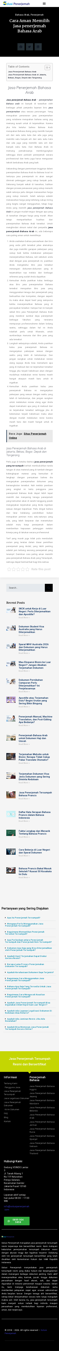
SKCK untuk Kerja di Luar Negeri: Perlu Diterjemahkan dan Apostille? (35, 611)
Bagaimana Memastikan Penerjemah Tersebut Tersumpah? (24, 933)
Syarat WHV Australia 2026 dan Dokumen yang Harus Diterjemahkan (34, 647)
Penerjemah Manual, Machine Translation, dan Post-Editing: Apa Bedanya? (35, 719)
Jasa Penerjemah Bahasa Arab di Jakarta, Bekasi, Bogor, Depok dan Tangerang (27, 76)
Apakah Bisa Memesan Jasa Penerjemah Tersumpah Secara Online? (27, 1028)
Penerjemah (37, 14)
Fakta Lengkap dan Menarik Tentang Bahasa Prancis (34, 832)
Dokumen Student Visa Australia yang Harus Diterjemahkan (31, 629)
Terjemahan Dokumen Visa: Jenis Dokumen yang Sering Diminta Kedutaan (34, 777)
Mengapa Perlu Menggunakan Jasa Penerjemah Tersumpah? (24, 925)
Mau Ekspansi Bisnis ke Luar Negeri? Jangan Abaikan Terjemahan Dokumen (35, 665)
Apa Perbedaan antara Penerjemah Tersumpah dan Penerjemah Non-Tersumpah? (28, 941)
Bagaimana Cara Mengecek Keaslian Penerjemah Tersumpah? (25, 995)
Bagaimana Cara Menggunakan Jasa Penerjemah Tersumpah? (24, 979)
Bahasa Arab (22, 14)
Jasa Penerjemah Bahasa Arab (22, 72)
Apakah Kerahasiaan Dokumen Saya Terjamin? (30, 972)
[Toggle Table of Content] (45, 67)
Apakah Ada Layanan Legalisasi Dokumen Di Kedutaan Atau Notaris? (28, 1012)
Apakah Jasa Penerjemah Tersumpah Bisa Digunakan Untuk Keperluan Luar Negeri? (27, 1003)
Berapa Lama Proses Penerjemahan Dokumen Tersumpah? (24, 965)
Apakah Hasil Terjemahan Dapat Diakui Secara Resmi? (26, 957)
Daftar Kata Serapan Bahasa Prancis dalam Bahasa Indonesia (35, 815)
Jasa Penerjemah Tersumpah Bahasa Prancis (35, 794)
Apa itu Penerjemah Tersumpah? (23, 918)
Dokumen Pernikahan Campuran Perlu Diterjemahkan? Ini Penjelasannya (31, 684)
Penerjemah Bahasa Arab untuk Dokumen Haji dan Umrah (33, 738)
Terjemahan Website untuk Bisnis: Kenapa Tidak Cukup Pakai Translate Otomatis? (34, 757)
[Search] (49, 588)
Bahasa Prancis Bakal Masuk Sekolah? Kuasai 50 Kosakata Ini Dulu (35, 871)
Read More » (24, 618)
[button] (21, 46)
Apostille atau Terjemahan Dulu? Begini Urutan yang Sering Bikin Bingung (33, 701)
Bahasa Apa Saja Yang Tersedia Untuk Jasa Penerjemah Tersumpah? (28, 987)
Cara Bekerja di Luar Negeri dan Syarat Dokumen (34, 851)
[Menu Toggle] (44, 3)
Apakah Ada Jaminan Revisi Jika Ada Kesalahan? (25, 1020)
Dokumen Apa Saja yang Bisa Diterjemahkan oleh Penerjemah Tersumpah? (28, 949)
